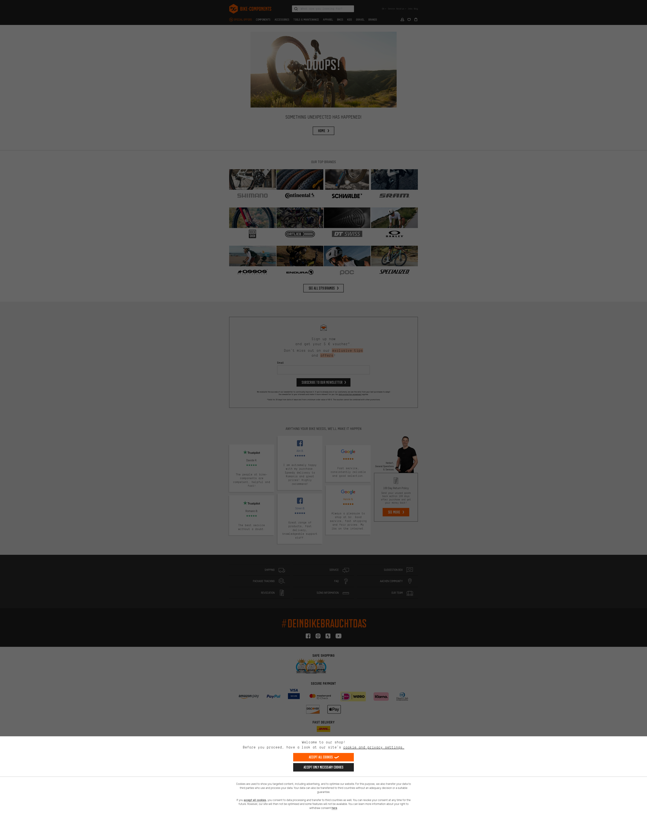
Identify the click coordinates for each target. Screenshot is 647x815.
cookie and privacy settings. (373, 747)
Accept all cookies (321, 757)
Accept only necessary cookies (323, 767)
